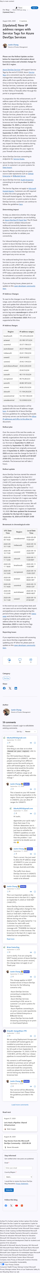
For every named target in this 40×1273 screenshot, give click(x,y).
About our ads (14, 1272)
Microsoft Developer (30, 1250)
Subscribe (9, 1190)
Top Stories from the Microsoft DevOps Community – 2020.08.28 (17, 1142)
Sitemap (20, 1267)
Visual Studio (12, 1257)
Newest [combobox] (27, 731)
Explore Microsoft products (18, 1226)
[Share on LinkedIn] (15, 688)
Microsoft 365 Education (8, 1238)
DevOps (6, 678)
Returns (2, 1231)
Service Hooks (18, 159)
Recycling (6, 1272)
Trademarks (29, 1269)
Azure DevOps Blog (19, 10)
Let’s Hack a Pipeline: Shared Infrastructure (15, 1123)
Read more (10, 939)
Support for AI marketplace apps (22, 1252)
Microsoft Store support (31, 1228)
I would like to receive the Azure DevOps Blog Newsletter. (18, 1182)
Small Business (13, 1250)
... (14, 12)
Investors (28, 1260)
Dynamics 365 (26, 1245)
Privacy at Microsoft (17, 1260)
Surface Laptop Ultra (26, 1221)
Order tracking (11, 1231)
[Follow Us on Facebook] (6, 1206)
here (21, 204)
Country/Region (10, 1172)
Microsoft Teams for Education (25, 1235)
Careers (19, 1257)
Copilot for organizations (21, 1223)
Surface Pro (4, 1221)
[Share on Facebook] (4, 688)
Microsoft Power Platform (11, 1248)
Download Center (17, 1228)
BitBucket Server (19, 176)
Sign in (34, 8)
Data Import (7, 167)
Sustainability (22, 1262)
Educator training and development (12, 1240)
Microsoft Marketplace (19, 1255)
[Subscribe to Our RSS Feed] (22, 1206)
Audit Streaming (27, 180)
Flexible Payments (16, 1233)
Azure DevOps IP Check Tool (16, 220)
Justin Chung (13, 44)
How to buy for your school (26, 1238)
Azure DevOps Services (11, 69)
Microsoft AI (4, 1245)
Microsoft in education (30, 1233)
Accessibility (13, 1262)
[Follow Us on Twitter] (11, 1206)
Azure (21, 1250)
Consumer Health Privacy (8, 1267)
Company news (5, 1260)
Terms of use (21, 1269)
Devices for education (7, 1235)
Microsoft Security (15, 1245)
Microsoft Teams (26, 1248)
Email (7, 1163)
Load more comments (20, 1104)
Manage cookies (10, 1269)
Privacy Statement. (22, 1184)
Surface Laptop (13, 1221)
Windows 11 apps (34, 1226)
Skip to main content (7, 1)
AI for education (11, 1243)
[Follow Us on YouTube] (16, 1206)
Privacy (2, 1269)
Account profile (5, 1228)
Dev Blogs (6, 10)
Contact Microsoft (29, 1267)
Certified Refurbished (23, 1231)
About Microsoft (28, 1257)
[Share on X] (10, 688)
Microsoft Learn (5, 1252)
